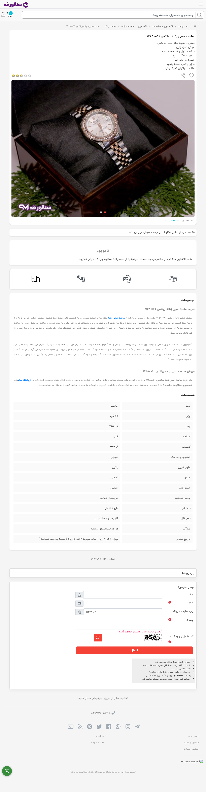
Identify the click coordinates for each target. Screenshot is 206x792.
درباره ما (100, 736)
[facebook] (108, 727)
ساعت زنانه (110, 26)
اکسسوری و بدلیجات (162, 26)
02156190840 (100, 713)
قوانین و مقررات (190, 742)
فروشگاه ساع (24, 380)
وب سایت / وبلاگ (182, 611)
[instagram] (128, 727)
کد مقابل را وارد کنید (181, 636)
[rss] (80, 727)
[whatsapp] (118, 727)
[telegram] (137, 727)
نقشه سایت (97, 742)
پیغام (189, 619)
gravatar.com (181, 675)
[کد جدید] (98, 637)
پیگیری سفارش (191, 749)
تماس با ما (193, 736)
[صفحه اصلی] (195, 26)
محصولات (183, 26)
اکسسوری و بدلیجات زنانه (134, 26)
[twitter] (99, 727)
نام (191, 593)
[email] (70, 727)
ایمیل (190, 602)
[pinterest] (89, 727)
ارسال (134, 650)
